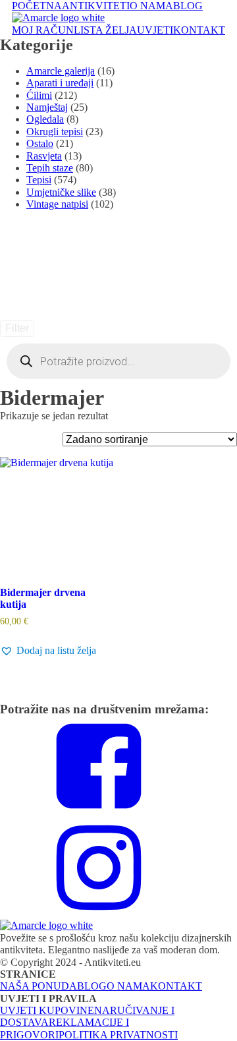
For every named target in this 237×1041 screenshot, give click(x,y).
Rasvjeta (44, 156)
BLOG (188, 5)
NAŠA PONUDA (38, 986)
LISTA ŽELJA (105, 30)
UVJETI (155, 30)
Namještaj (47, 107)
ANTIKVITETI (96, 5)
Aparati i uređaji (59, 82)
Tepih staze (49, 167)
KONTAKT (199, 30)
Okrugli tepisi (54, 131)
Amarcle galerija (60, 70)
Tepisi (38, 179)
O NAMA (151, 5)
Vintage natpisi (57, 204)
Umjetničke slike (61, 192)
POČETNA (37, 5)
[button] (48, 650)
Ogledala (45, 119)
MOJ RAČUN (43, 30)
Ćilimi (39, 95)
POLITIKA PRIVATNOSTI (118, 1034)
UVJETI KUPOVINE (47, 1010)
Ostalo (39, 143)
